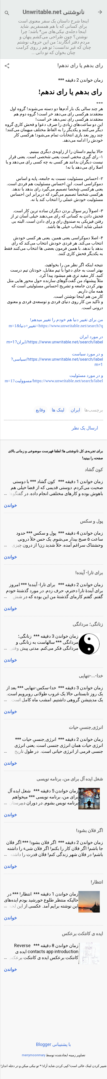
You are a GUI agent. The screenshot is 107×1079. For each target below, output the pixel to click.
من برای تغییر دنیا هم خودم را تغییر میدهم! (66, 319)
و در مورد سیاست (87, 354)
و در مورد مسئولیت (86, 375)
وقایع (40, 409)
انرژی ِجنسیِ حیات (86, 727)
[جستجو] (7, 13)
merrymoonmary (33, 1055)
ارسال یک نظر (85, 427)
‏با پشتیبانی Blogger (53, 1044)
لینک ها (58, 409)
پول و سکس (91, 521)
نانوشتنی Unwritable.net (54, 12)
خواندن (10, 505)
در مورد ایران (91, 336)
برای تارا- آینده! (89, 572)
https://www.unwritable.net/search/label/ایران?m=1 (54, 341)
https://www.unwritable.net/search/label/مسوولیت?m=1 (54, 380)
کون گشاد (94, 469)
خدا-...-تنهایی (91, 675)
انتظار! (97, 882)
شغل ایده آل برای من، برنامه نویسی (70, 778)
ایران (75, 409)
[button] (7, 66)
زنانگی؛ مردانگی (88, 624)
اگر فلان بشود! (89, 830)
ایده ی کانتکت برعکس (82, 933)
